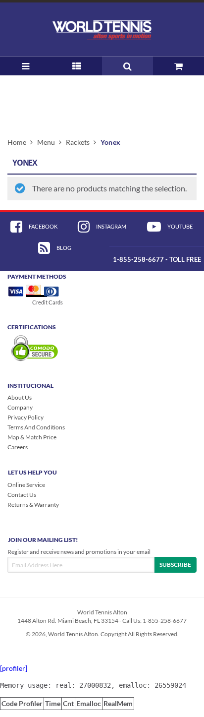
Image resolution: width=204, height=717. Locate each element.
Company (20, 407)
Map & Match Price (31, 437)
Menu (46, 142)
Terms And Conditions (36, 427)
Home (16, 142)
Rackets (78, 142)
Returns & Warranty (33, 504)
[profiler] (13, 668)
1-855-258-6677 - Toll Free (157, 259)
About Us (19, 397)
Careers (17, 447)
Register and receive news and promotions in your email (79, 551)
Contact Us (21, 494)
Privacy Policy (25, 417)
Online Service (26, 484)
